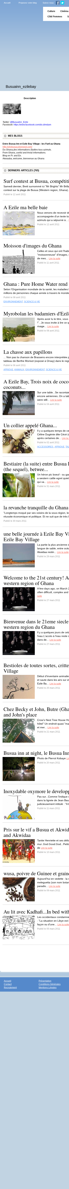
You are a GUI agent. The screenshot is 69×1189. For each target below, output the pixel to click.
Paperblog (20, 14)
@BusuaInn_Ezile (19, 122)
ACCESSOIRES (45, 446)
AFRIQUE (8, 369)
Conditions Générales (50, 984)
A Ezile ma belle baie (25, 207)
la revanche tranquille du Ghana (35, 507)
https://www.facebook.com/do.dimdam (32, 124)
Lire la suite (54, 258)
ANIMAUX (19, 369)
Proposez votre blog (28, 3)
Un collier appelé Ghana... (30, 425)
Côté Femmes (54, 16)
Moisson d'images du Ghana (32, 245)
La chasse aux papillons (27, 351)
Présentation (45, 981)
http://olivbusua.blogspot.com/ (17, 146)
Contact (8, 984)
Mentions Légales (47, 987)
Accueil (7, 3)
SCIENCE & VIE (32, 301)
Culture (51, 11)
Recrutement (10, 987)
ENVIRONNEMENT (13, 301)
